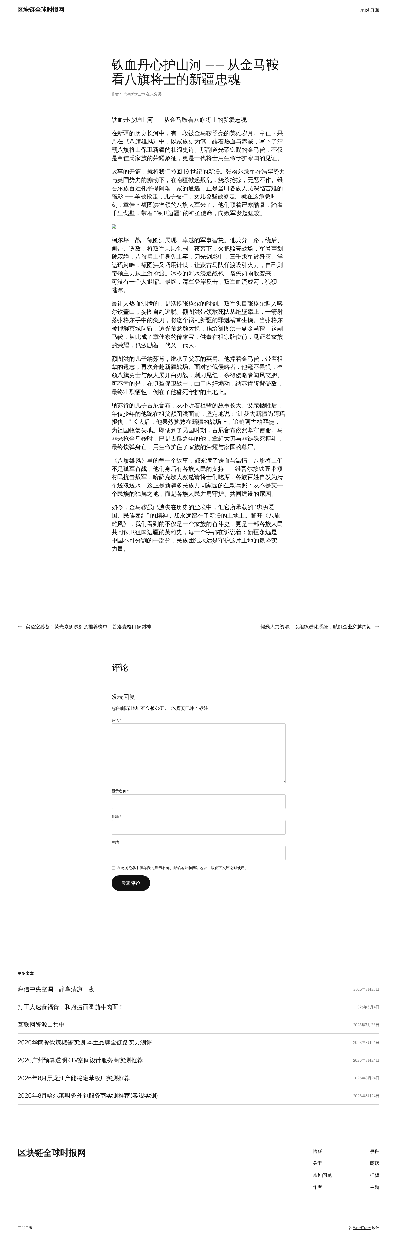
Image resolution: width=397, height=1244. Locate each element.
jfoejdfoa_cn (134, 93)
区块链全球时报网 (41, 9)
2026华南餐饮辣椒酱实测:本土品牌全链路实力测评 (85, 1042)
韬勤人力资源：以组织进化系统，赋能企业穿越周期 (316, 626)
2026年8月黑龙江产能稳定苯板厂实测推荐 (74, 1078)
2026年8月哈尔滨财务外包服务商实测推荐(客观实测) (88, 1095)
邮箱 (117, 816)
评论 (117, 720)
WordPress (362, 1227)
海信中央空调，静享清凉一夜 (56, 989)
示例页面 (369, 9)
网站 (115, 842)
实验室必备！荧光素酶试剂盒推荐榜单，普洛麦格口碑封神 (88, 626)
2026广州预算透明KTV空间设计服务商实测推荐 (80, 1060)
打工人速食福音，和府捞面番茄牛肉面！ (71, 1007)
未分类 (156, 93)
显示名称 (120, 790)
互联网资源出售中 (41, 1024)
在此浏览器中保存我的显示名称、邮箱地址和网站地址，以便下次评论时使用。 (182, 867)
